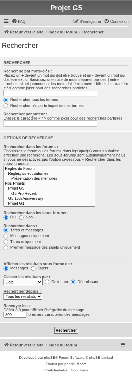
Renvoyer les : (17, 305)
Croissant (59, 282)
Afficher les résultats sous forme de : (38, 264)
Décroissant (87, 282)
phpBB (49, 357)
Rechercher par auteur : (25, 114)
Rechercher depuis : (22, 291)
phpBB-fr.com (75, 364)
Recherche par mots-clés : (28, 71)
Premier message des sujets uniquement (44, 247)
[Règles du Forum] (49, 168)
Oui (12, 217)
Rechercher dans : (20, 226)
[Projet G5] (49, 188)
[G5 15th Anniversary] (49, 198)
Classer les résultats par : (27, 277)
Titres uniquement (25, 241)
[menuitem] (19, 21)
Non (29, 217)
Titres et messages (26, 230)
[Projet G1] (49, 203)
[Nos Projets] (49, 183)
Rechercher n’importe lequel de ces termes (46, 105)
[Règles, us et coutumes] (49, 173)
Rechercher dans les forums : (31, 147)
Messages (18, 268)
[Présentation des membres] (49, 178)
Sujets (42, 268)
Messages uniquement (29, 236)
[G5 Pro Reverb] (49, 193)
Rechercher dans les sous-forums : (36, 213)
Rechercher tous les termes (33, 99)
